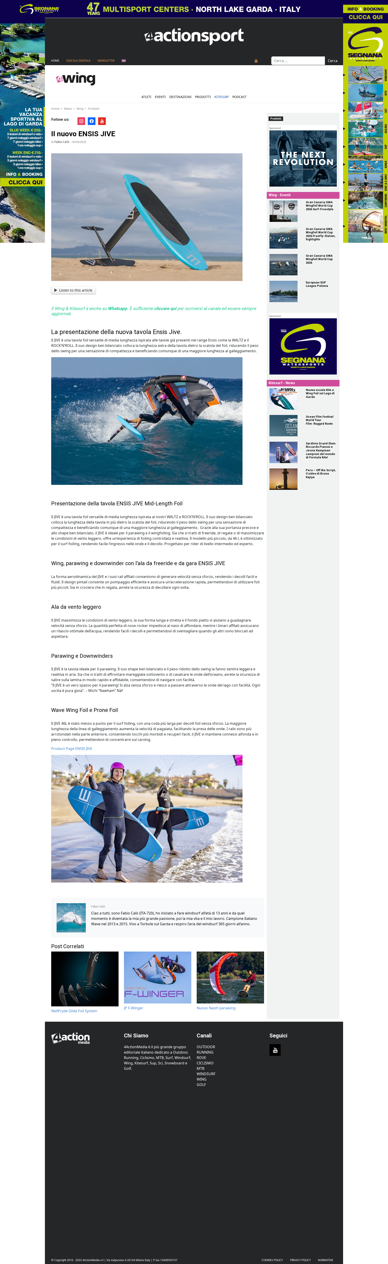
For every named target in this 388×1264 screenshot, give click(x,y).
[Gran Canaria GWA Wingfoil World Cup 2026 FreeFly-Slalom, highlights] (284, 238)
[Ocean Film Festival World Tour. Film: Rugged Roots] (284, 425)
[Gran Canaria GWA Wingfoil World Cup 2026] (284, 264)
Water (68, 109)
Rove (201, 1057)
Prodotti (203, 97)
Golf (201, 1084)
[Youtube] (256, 60)
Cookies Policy (272, 1260)
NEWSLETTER (106, 60)
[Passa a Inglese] (123, 61)
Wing (80, 109)
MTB (200, 1068)
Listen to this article (75, 290)
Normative (325, 1260)
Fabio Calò (61, 142)
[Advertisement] (85, 1169)
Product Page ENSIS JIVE (71, 748)
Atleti (146, 97)
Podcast (239, 97)
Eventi (160, 97)
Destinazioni (180, 97)
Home (55, 60)
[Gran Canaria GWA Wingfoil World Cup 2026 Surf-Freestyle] (284, 211)
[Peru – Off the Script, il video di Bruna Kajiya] (284, 479)
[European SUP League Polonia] (284, 291)
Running (205, 1052)
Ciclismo (205, 1063)
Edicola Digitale (78, 60)
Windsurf (206, 1073)
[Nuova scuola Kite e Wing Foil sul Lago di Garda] (284, 399)
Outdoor (206, 1046)
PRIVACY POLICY (300, 1260)
